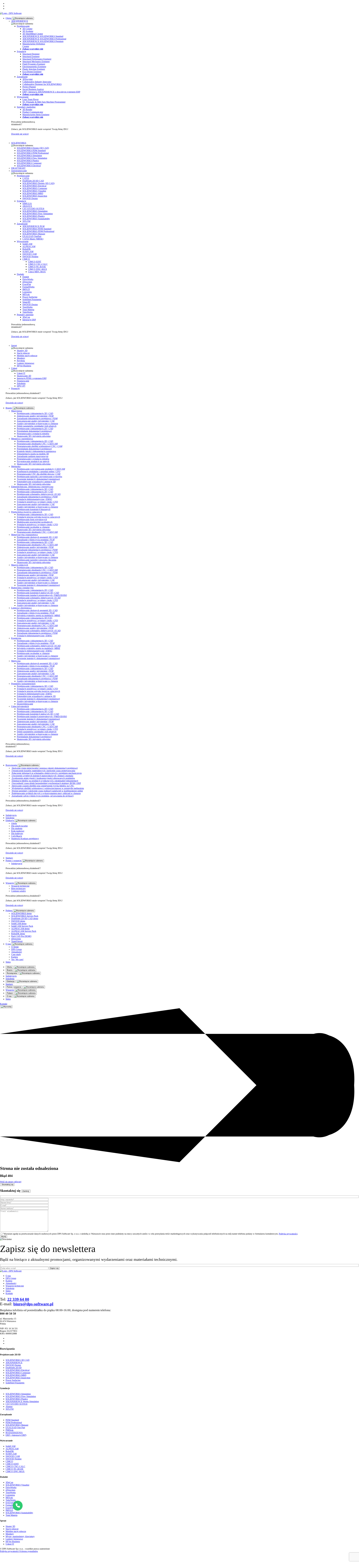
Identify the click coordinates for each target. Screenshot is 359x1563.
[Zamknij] (226, 750)
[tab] (162, 756)
